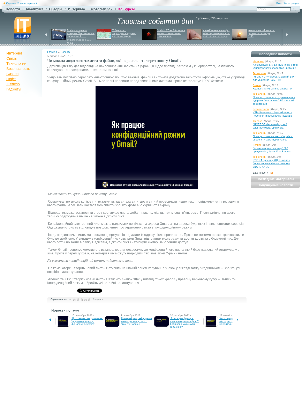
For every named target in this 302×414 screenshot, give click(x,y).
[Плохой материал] (78, 299)
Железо (13, 84)
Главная (52, 52)
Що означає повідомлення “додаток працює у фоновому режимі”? (87, 321)
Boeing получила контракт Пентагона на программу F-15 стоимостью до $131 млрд (81, 36)
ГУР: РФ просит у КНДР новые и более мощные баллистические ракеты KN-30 (271, 163)
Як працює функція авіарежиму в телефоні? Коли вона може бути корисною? (184, 322)
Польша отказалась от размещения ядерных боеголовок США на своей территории (274, 100)
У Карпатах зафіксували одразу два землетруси (124, 33)
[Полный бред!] (74, 299)
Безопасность (18, 69)
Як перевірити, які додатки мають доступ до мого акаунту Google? (136, 321)
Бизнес (12, 74)
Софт (11, 79)
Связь (11, 58)
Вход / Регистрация (287, 3)
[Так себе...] (82, 299)
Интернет (14, 53)
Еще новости (260, 172)
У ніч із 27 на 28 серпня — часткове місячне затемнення (171, 33)
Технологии (16, 63)
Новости (65, 52)
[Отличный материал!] (89, 299)
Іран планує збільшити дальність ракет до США (261, 33)
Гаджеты (13, 89)
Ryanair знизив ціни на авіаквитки (272, 88)
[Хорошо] (85, 299)
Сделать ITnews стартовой (22, 3)
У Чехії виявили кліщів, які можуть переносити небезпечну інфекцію (216, 33)
